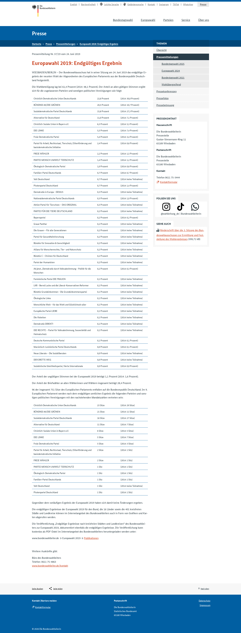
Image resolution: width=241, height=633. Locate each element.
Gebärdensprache (135, 4)
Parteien (168, 20)
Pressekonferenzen (166, 91)
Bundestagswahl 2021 (173, 77)
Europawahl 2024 (171, 70)
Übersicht (161, 50)
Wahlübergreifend (171, 84)
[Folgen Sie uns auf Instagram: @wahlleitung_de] (166, 209)
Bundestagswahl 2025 (173, 63)
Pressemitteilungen (65, 43)
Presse (203, 4)
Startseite (43, 11)
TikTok (176, 4)
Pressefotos (162, 98)
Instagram (164, 4)
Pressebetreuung (165, 105)
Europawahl (148, 20)
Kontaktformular (168, 182)
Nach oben (205, 588)
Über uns (203, 20)
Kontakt (151, 4)
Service (185, 20)
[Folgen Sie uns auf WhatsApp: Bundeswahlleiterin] (195, 209)
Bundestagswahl (123, 20)
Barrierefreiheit (88, 4)
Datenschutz (204, 600)
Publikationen (91, 538)
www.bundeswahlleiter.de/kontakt (50, 565)
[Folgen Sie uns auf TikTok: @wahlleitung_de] (181, 209)
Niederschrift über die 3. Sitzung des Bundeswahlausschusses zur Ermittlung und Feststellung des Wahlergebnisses (180, 234)
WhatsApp (188, 4)
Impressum (205, 605)
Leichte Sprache (111, 4)
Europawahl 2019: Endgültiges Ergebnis (99, 43)
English (73, 4)
